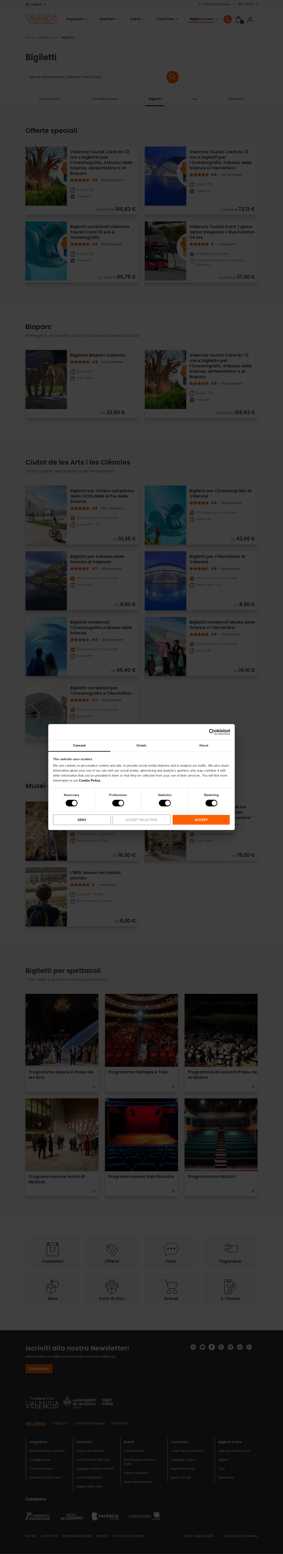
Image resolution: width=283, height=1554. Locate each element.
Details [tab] (142, 745)
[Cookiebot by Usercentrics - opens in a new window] (212, 732)
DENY (82, 820)
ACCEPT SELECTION (141, 820)
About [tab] (203, 745)
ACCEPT (201, 820)
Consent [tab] (79, 745)
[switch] (118, 803)
